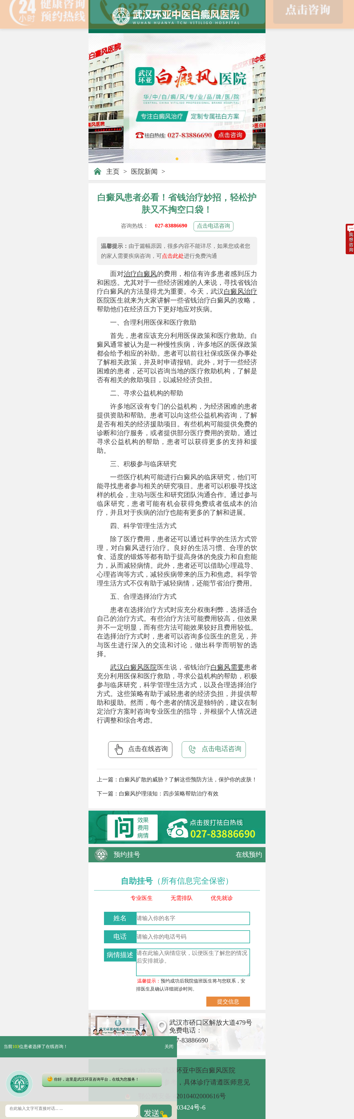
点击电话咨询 (213, 226)
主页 (112, 171)
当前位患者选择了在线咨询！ (36, 1046)
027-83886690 (171, 225)
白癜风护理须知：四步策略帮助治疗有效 (168, 793)
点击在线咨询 (148, 748)
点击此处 (173, 256)
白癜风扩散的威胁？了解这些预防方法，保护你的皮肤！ (188, 779)
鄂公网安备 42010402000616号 (182, 1096)
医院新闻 (144, 171)
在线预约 (249, 854)
